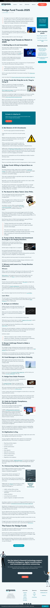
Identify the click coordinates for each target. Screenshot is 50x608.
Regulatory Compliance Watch (15, 148)
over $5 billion (29, 292)
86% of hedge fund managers (7, 90)
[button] (15, 4)
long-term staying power (14, 286)
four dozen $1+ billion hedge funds (17, 372)
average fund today (7, 383)
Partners (25, 597)
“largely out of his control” (27, 320)
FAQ (34, 595)
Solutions (25, 592)
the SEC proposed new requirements (12, 409)
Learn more (40, 0)
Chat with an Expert (42, 4)
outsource (11, 483)
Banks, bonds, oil (5, 275)
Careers (34, 594)
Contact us (44, 595)
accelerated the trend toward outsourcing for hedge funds (22, 503)
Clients (25, 594)
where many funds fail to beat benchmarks (14, 96)
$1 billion (20, 53)
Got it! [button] (45, 606)
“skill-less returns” (18, 388)
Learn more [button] (31, 606)
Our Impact (25, 600)
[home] (6, 4)
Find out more (42, 25)
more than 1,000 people (10, 373)
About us (25, 595)
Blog (34, 592)
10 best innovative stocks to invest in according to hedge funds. (23, 77)
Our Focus (25, 598)
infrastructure (32, 73)
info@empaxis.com (43, 592)
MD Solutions (30, 522)
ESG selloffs (25, 281)
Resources (27, 4)
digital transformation (18, 460)
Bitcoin (13, 276)
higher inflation (5, 325)
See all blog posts (42, 62)
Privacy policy (34, 597)
